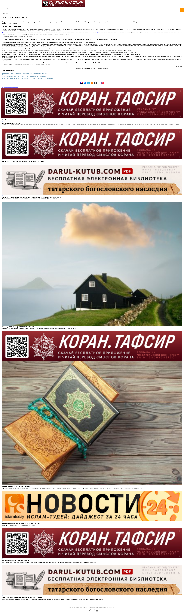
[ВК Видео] (102, 83)
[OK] (92, 83)
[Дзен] (95, 83)
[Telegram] (88, 83)
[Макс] (99, 83)
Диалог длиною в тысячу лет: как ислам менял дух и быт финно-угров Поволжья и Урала (25, 76)
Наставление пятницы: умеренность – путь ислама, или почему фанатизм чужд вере (24, 73)
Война (98, 32)
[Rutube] (81, 83)
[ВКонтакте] (85, 83)
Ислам (3, 32)
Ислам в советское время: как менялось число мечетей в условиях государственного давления (27, 78)
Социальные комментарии (10, 87)
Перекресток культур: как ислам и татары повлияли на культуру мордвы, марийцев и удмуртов (27, 74)
